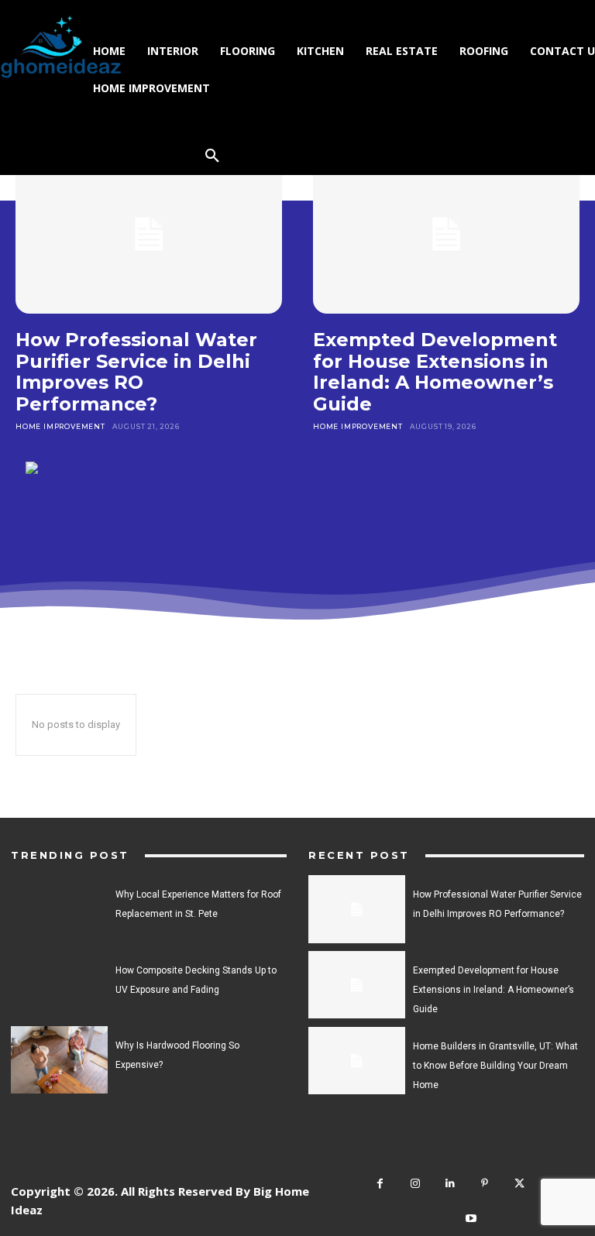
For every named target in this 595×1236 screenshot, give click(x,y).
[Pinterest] (484, 1183)
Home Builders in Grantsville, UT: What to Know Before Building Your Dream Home (495, 1065)
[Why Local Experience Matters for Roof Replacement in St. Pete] (59, 908)
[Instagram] (414, 1183)
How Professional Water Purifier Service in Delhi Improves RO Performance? (136, 371)
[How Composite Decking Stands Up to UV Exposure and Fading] (59, 984)
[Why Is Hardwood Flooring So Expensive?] (59, 1060)
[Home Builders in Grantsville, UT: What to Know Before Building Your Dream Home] (356, 1060)
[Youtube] (471, 1218)
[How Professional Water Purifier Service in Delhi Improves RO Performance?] (148, 234)
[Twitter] (519, 1183)
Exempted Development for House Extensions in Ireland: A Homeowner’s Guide (435, 371)
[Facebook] (380, 1183)
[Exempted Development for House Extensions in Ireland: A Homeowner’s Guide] (446, 234)
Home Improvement (60, 426)
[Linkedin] (449, 1183)
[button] (212, 156)
